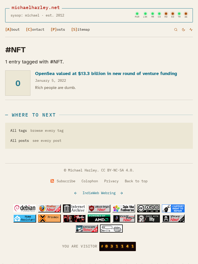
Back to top (136, 181)
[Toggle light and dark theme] (183, 30)
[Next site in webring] (122, 193)
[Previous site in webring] (76, 193)
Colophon (89, 181)
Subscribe (65, 181)
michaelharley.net (36, 7)
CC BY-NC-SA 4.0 (116, 170)
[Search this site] (176, 29)
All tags (18, 130)
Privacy (111, 181)
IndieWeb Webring (99, 193)
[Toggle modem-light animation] (191, 30)
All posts (19, 140)
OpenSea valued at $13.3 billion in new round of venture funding (106, 73)
